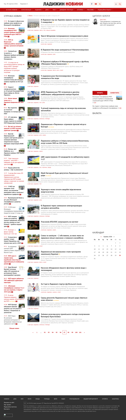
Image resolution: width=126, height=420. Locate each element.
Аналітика (115, 399)
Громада (47, 399)
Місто (29, 399)
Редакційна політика (10, 407)
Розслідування (74, 399)
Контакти (7, 409)
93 (49, 332)
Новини (6, 399)
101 (80, 332)
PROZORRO (90, 10)
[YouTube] (96, 4)
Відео (63, 399)
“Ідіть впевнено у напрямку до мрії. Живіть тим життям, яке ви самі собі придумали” (110, 23)
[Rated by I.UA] (8, 416)
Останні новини (11, 10)
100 (76, 332)
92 (45, 332)
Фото (55, 399)
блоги (106, 16)
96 (60, 332)
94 (52, 332)
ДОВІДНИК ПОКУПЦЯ (66, 10)
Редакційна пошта (104, 10)
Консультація (26, 10)
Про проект (7, 405)
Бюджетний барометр (91, 399)
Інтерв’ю (80, 10)
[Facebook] (92, 4)
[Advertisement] (14, 362)
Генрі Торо (103, 20)
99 (72, 332)
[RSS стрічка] (100, 4)
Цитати (97, 16)
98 (68, 332)
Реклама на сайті (9, 402)
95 (56, 332)
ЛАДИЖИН (38, 10)
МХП (54, 10)
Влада (38, 399)
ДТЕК (47, 10)
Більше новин (14, 328)
